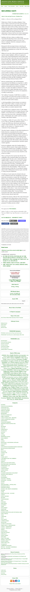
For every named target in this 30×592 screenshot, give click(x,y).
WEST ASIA (3, 471)
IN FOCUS (3, 432)
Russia (3, 390)
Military (4, 381)
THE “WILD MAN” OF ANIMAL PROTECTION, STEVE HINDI (15, 265)
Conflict (25, 359)
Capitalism (18, 358)
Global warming (16, 369)
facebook (6, 223)
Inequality (24, 373)
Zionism (21, 399)
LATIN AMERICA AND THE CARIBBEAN (8, 458)
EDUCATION (3, 451)
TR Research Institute (5, 346)
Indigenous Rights (17, 373)
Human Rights (18, 371)
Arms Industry (10, 356)
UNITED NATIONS (4, 470)
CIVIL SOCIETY (4, 519)
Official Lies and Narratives (14, 384)
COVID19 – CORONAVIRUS (6, 526)
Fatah (15, 366)
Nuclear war (17, 382)
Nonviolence (12, 382)
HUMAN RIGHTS (4, 429)
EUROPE (3, 454)
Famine (11, 366)
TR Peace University (5, 343)
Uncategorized (4, 544)
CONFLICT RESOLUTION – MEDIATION (8, 417)
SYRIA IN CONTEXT (5, 468)
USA (13, 395)
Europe (24, 365)
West (13, 398)
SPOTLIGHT (3, 459)
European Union (5, 366)
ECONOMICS (3, 504)
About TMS (21, 6)
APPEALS (3, 461)
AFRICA (2, 433)
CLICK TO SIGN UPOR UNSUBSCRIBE (15, 294)
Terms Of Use (3, 571)
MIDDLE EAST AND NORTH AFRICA (8, 462)
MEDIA (2, 455)
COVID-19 (17, 361)
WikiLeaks (12, 399)
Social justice (25, 390)
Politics (13, 387)
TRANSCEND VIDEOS (5, 409)
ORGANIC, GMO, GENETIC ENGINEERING (9, 488)
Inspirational (4, 374)
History (12, 371)
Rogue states (25, 388)
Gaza (13, 368)
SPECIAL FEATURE (5, 496)
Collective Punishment (11, 359)
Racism (10, 388)
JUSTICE (3, 441)
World (16, 399)
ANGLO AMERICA (4, 438)
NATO (6, 382)
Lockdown (9, 380)
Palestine (6, 385)
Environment (10, 365)
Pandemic (20, 385)
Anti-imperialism (22, 355)
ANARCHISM (3, 509)
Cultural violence (14, 362)
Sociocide (5, 391)
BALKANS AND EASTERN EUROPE (8, 448)
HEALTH (2, 483)
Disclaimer (3, 573)
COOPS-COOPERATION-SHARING (8, 419)
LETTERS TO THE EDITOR (6, 523)
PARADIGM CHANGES (5, 487)
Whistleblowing (25, 398)
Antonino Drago (4, 561)
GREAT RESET (4, 503)
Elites (4, 365)
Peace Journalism (11, 6)
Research (19, 388)
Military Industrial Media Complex (14, 381)
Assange (16, 356)
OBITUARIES (3, 536)
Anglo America (14, 355)
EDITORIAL (3, 404)
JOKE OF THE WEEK (5, 538)
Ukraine (24, 393)
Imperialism (7, 373)
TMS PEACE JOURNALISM (6, 414)
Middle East (24, 380)
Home (2, 6)
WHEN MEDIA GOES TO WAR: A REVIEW (14, 262)
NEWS (2, 439)
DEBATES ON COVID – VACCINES (7, 493)
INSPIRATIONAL (4, 531)
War (17, 396)
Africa (8, 355)
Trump (18, 393)
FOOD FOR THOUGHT (5, 532)
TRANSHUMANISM (5, 499)
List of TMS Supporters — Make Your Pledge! (15, 280)
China (22, 358)
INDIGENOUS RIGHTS (5, 486)
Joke (3, 378)
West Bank (18, 398)
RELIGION (3, 497)
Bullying (12, 357)
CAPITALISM (3, 475)
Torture (14, 393)
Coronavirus (4, 361)
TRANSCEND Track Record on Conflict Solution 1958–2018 (12, 334)
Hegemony (6, 371)
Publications (3, 326)
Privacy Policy (3, 574)
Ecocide (15, 363)
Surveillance (9, 393)
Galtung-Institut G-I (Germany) (6, 349)
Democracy (22, 362)
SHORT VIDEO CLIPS (5, 542)
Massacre (14, 380)
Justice (13, 378)
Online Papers (3, 324)
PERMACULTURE (4, 510)
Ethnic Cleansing (18, 365)
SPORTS (2, 529)
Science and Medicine (15, 390)
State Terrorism (17, 391)
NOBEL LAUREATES (5, 416)
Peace (25, 385)
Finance (18, 366)
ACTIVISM (3, 435)
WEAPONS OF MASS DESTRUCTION (8, 423)
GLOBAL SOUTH (4, 457)
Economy (26, 363)
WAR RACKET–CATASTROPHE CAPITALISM (9, 442)
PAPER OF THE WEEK (5, 410)
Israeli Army (16, 377)
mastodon (22, 220)
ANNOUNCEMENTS (5, 412)
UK (21, 393)
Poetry (9, 387)
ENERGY (3, 445)
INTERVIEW (3, 502)
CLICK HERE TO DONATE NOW (15, 273)
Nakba (3, 382)
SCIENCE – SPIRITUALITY (6, 528)
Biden (19, 356)
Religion (15, 388)
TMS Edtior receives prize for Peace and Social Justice (11, 333)
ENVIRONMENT (4, 477)
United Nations (7, 394)
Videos (17, 6)
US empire (18, 394)
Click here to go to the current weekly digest (11, 250)
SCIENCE (3, 494)
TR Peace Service (4, 345)
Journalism (7, 378)
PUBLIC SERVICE (4, 513)
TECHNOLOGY (4, 430)
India (12, 373)
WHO (8, 399)
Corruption (11, 361)
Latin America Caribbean (21, 378)
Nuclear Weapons (25, 382)
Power (18, 387)
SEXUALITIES (3, 522)
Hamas (23, 370)
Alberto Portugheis (4, 563)
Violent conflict (12, 396)
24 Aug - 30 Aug (15, 286)
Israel (4, 377)
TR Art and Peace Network (6, 342)
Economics (21, 364)
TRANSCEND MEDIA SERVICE (12, 1)
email (12, 220)
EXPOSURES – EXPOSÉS (6, 480)
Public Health (5, 388)
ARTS (2, 500)
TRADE (2, 506)
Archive (5, 6)
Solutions (10, 391)
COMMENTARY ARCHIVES (18, 13)
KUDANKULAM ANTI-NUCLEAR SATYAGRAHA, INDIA (11, 512)
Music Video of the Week (5, 548)
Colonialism (19, 359)
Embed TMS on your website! (15, 583)
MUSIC (2, 518)
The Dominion (12, 208)
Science (7, 390)
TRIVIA (2, 515)
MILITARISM (3, 426)
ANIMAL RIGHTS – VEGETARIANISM (8, 525)
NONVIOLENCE (4, 420)
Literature (4, 380)
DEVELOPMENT (4, 507)
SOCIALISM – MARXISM (5, 478)
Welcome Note (4, 327)
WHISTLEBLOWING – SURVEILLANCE (8, 484)
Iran (27, 375)
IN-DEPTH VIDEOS (4, 541)
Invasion (24, 375)
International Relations (16, 375)
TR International (4, 340)
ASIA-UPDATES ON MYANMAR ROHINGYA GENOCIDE (11, 446)
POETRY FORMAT (4, 535)
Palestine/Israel (14, 385)
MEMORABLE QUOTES (5, 436)
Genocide (18, 368)
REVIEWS (3, 490)
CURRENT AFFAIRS (5, 520)
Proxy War (25, 387)
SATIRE (2, 491)
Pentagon (4, 387)
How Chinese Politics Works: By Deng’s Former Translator (12, 317)
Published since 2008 (15, 590)
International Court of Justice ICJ (15, 374)
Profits (21, 387)
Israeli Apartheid (9, 377)
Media (19, 380)
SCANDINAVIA (4, 467)
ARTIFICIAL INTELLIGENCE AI (7, 474)
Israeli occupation (23, 377)
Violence (5, 396)
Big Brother (23, 356)
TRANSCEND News (5, 407)
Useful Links (3, 570)
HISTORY (3, 481)
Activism (4, 355)
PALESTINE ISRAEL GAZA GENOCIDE (8, 464)
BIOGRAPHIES (4, 413)
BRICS (8, 357)
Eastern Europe (9, 363)
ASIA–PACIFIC (4, 443)
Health (27, 369)
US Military (24, 394)
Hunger (25, 371)
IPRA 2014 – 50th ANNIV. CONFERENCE (9, 547)
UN (27, 393)
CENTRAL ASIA (4, 452)
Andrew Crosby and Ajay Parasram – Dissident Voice (11, 16)
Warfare (8, 398)
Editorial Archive (4, 323)
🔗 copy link (13, 223)
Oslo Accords (24, 384)
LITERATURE (3, 516)
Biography (4, 357)
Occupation (5, 384)
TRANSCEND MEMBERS (6, 422)
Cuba (8, 362)
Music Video (24, 381)
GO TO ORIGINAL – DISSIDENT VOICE (11, 217)
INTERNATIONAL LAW (5, 465)
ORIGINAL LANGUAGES (5, 539)
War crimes (22, 396)
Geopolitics (10, 370)
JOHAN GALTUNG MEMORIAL (7, 406)
